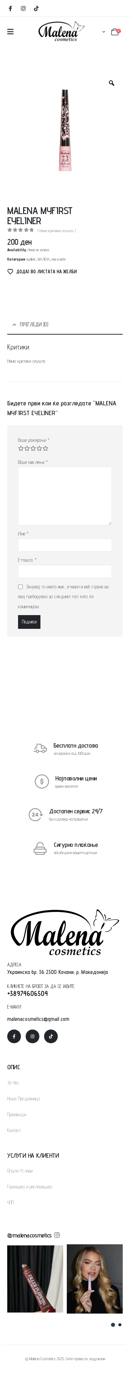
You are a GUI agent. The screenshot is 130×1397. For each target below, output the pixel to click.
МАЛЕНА (44, 259)
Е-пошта (27, 560)
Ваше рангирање (33, 440)
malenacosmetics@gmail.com (38, 1019)
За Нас (13, 1082)
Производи (16, 1114)
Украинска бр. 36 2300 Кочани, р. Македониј (56, 972)
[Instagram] (23, 8)
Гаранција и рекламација (29, 1186)
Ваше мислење (33, 462)
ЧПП (10, 1202)
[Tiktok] (36, 8)
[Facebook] (10, 8)
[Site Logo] (61, 31)
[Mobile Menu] (10, 31)
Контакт (14, 1130)
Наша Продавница (23, 1098)
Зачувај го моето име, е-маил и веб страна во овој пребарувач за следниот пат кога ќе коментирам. (63, 597)
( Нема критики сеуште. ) (57, 230)
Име (23, 533)
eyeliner (31, 259)
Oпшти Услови (19, 1171)
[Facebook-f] (14, 1036)
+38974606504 (27, 993)
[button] (113, 1324)
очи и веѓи (58, 259)
